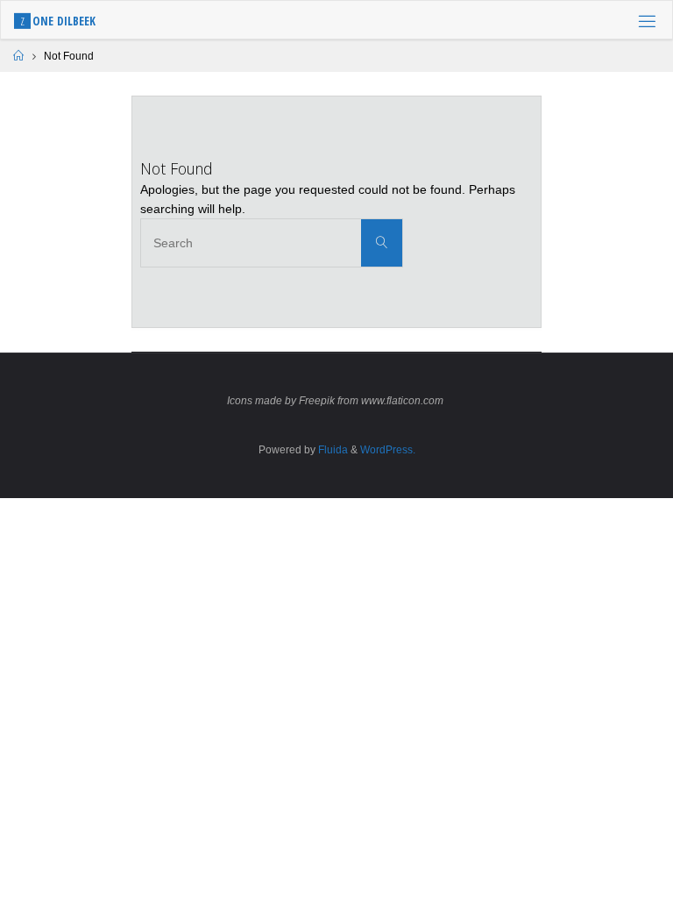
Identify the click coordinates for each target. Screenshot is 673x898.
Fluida (331, 450)
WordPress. (387, 450)
